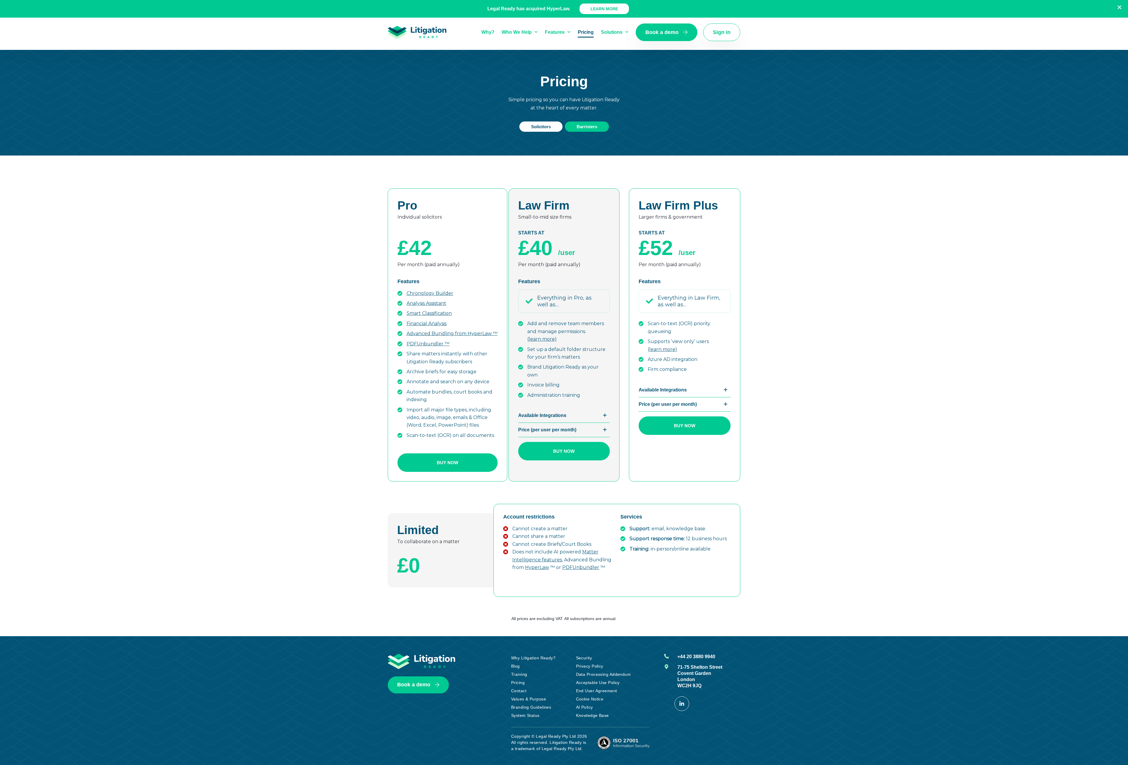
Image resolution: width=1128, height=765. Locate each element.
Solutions (611, 32)
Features (555, 32)
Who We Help (517, 32)
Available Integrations (542, 415)
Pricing (586, 32)
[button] (564, 415)
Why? (487, 32)
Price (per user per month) (547, 429)
